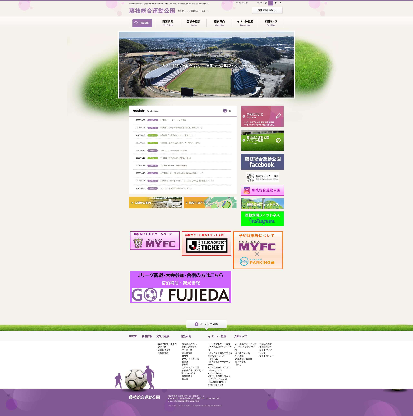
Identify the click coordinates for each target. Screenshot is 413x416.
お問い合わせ (265, 344)
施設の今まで (164, 350)
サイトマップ (265, 350)
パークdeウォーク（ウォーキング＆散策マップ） (245, 347)
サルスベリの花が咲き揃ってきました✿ (176, 188)
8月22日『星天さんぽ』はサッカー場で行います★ (181, 143)
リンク (262, 353)
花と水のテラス (242, 353)
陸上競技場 (187, 353)
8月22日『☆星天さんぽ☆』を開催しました (178, 135)
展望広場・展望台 (243, 358)
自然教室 (213, 358)
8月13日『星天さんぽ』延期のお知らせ (176, 158)
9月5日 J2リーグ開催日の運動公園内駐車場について (181, 128)
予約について (265, 347)
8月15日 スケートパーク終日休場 (174, 165)
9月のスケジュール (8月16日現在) (174, 150)
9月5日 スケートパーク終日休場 (173, 120)
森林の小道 (240, 361)
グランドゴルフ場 (190, 358)
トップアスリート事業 (219, 344)
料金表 (185, 379)
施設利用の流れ (189, 344)
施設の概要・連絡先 (167, 344)
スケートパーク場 (190, 367)
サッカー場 (187, 350)
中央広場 (239, 356)
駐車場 (185, 364)
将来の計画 (163, 353)
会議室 (185, 361)
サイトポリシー (266, 356)
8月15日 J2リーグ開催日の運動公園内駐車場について (182, 173)
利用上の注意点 (189, 347)
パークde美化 (215, 373)
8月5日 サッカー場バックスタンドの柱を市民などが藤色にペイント (187, 181)
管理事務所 (187, 376)
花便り (238, 364)
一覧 (229, 111)
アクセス (162, 347)
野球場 (185, 356)
